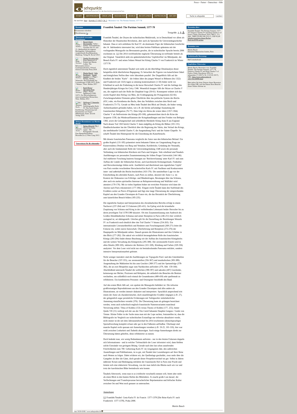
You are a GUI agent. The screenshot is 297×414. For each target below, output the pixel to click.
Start (85, 20)
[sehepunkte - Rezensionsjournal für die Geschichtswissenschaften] (148, 7)
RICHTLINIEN (145, 16)
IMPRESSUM (160, 16)
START (79, 16)
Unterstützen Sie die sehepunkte (87, 143)
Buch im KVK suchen (195, 40)
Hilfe (221, 2)
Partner (203, 2)
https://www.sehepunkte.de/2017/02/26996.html (199, 78)
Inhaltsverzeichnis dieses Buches (199, 38)
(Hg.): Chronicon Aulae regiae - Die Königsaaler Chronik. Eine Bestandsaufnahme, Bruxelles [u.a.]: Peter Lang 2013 (87, 130)
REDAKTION (120, 16)
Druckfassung (80, 33)
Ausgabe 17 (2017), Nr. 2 (98, 20)
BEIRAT (132, 16)
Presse (196, 2)
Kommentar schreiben (83, 31)
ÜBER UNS (107, 16)
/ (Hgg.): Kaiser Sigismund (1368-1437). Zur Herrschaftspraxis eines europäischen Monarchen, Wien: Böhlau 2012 (86, 93)
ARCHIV (172, 16)
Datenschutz (212, 2)
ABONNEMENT (92, 16)
